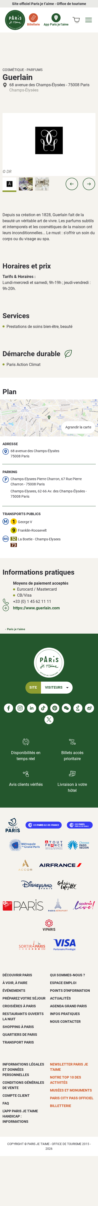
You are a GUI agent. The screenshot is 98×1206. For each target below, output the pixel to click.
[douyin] (77, 708)
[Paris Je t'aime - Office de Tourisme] (15, 20)
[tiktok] (43, 708)
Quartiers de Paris (20, 1035)
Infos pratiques (65, 1014)
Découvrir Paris (17, 975)
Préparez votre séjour (24, 998)
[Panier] (76, 20)
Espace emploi (63, 983)
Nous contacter (65, 1022)
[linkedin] (31, 708)
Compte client (16, 1096)
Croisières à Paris (19, 1006)
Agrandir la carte (78, 427)
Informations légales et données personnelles (23, 1069)
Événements (14, 991)
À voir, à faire (15, 983)
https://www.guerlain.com (36, 608)
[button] (71, 183)
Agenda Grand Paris (68, 1006)
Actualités (60, 998)
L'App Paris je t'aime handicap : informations (20, 1116)
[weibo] (89, 708)
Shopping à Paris (18, 1027)
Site (33, 687)
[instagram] (20, 708)
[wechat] (66, 708)
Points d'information (70, 991)
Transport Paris (18, 1042)
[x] (49, 719)
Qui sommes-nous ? (67, 975)
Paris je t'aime (16, 629)
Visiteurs (54, 687)
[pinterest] (54, 708)
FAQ (6, 1103)
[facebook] (8, 708)
